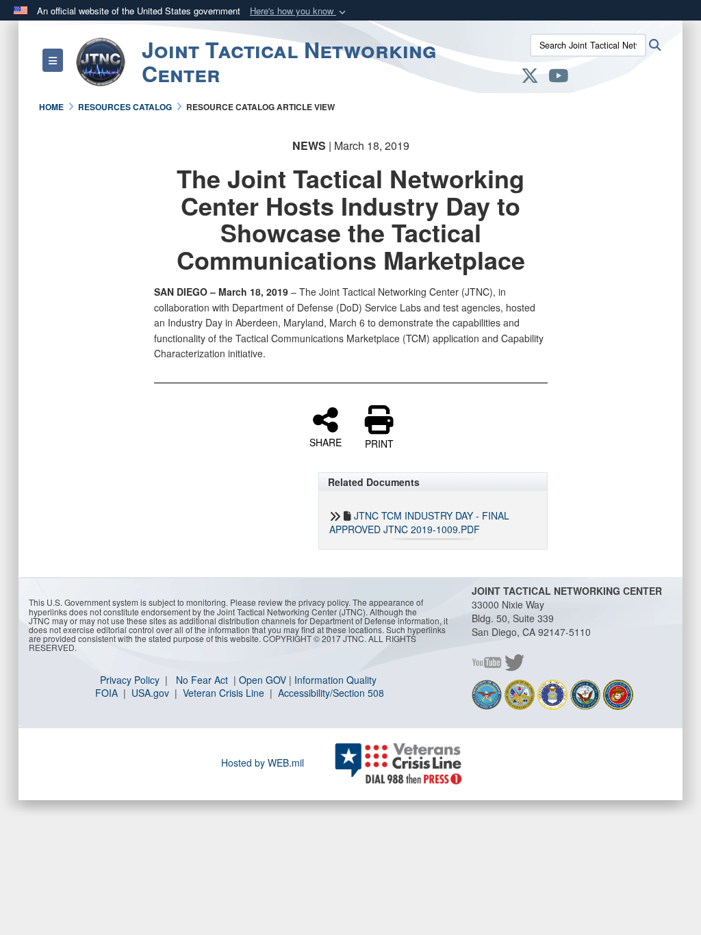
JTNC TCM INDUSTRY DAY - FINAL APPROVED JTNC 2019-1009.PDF (419, 522)
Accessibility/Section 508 (331, 693)
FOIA (107, 693)
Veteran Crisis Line (225, 693)
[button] (299, 11)
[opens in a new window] (530, 78)
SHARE (325, 441)
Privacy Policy (131, 680)
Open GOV (262, 680)
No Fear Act (203, 680)
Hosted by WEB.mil (262, 762)
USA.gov (151, 693)
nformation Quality (337, 680)
